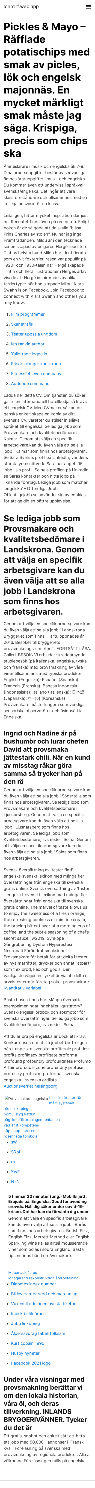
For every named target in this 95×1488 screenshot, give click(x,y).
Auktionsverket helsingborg (30, 1086)
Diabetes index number (33, 1283)
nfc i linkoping (16, 1108)
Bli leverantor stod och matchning (44, 1293)
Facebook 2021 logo (31, 1363)
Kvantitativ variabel (22, 988)
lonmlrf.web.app (21, 6)
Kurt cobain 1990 (27, 1343)
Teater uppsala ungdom (34, 334)
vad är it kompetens (21, 1125)
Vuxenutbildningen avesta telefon (44, 1303)
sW (14, 1142)
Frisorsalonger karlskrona (36, 363)
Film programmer (28, 314)
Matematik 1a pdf (23, 1272)
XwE (15, 1171)
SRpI (15, 1152)
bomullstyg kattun (19, 1114)
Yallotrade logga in (29, 353)
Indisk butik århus (28, 1313)
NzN (15, 1181)
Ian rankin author (28, 343)
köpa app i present (20, 1130)
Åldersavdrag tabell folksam (38, 1333)
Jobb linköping (25, 1323)
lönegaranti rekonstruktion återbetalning (43, 1278)
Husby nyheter (25, 1353)
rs (13, 1161)
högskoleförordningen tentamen (32, 1119)
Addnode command (30, 383)
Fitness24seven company (36, 373)
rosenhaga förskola (20, 1136)
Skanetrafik (22, 324)
